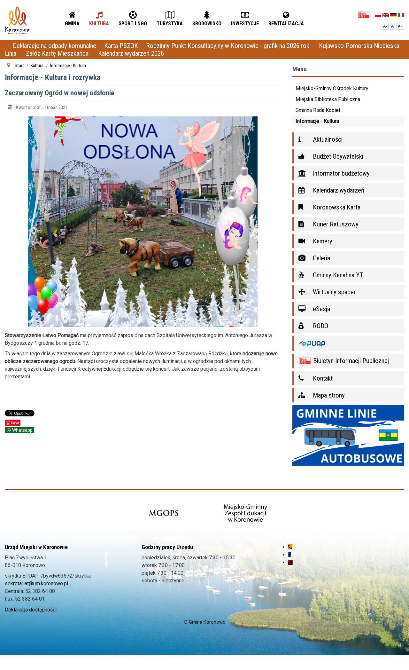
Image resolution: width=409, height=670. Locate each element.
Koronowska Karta (335, 207)
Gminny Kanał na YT (337, 275)
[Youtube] (290, 562)
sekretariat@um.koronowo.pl (36, 583)
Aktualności (327, 139)
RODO (319, 326)
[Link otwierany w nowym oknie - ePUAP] (348, 343)
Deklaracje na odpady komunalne (54, 46)
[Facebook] (289, 555)
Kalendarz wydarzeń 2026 (131, 53)
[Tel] (290, 547)
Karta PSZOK (121, 46)
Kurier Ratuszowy (335, 224)
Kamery (321, 241)
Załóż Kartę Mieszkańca (58, 53)
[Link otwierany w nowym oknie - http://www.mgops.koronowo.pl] (163, 513)
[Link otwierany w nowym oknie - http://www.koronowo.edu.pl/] (246, 513)
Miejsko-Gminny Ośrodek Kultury (332, 88)
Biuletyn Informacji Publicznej (350, 361)
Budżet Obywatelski (337, 156)
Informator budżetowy (340, 173)
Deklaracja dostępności (31, 610)
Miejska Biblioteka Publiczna (328, 99)
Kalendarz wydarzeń (337, 190)
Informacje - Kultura (317, 121)
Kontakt (322, 378)
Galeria (320, 258)
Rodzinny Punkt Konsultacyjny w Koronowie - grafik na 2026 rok (228, 46)
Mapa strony (328, 395)
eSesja (320, 309)
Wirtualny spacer (333, 292)
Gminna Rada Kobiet (318, 110)
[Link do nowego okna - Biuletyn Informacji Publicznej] (365, 15)
